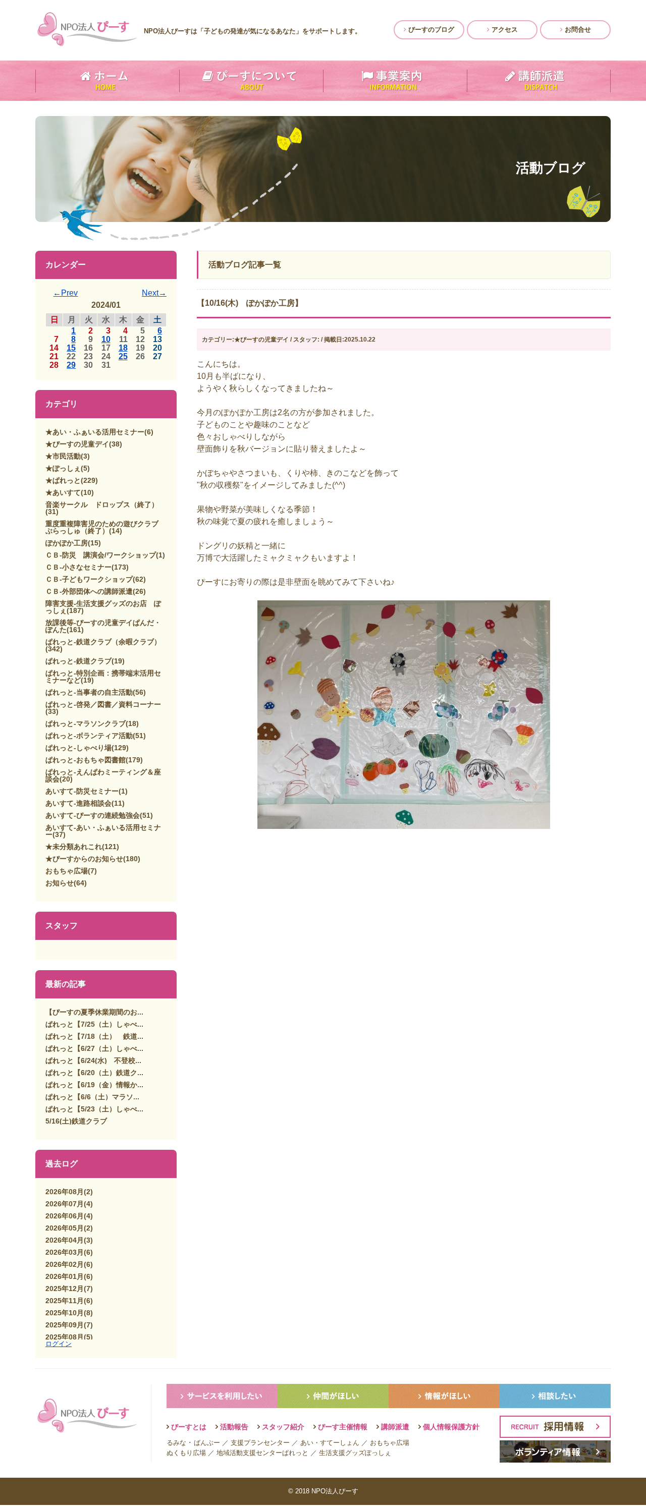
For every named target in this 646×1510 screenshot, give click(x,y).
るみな (176, 1442)
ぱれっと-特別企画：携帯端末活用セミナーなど (103, 676)
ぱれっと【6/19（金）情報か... (94, 1085)
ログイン (58, 1344)
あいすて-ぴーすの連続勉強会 (92, 815)
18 (123, 348)
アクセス (504, 29)
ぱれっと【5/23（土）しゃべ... (94, 1109)
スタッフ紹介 (283, 1427)
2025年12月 (64, 1288)
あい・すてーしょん (329, 1442)
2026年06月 (64, 1216)
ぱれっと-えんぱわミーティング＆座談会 (103, 775)
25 (123, 356)
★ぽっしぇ (63, 468)
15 (71, 348)
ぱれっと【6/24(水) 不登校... (93, 1060)
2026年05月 (64, 1228)
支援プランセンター (260, 1442)
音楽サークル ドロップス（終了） (101, 504)
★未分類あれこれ (73, 847)
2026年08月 (64, 1192)
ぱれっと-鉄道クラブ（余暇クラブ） (103, 642)
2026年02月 (64, 1264)
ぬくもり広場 (186, 1453)
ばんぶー (207, 1442)
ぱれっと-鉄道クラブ (78, 661)
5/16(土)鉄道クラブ (76, 1121)
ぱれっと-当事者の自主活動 (89, 692)
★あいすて (63, 492)
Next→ (154, 293)
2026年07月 (64, 1204)
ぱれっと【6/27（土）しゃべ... (94, 1048)
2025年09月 (64, 1325)
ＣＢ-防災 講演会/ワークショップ (100, 555)
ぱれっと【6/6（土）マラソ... (92, 1097)
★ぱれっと (63, 480)
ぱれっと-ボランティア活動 (89, 736)
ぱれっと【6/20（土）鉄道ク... (94, 1073)
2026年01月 (64, 1276)
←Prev (65, 293)
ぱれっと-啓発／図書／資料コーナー (103, 704)
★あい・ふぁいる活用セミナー (94, 432)
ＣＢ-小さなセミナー (78, 567)
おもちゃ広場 (66, 871)
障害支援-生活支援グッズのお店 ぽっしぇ (103, 606)
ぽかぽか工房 (66, 543)
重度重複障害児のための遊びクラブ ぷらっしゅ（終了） (105, 527)
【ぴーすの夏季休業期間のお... (94, 1012)
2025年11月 (64, 1301)
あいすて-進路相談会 (78, 803)
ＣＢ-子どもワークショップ (89, 579)
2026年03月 (64, 1252)
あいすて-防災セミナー (82, 791)
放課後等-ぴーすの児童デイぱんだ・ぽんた (103, 626)
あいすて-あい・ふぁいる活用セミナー (103, 830)
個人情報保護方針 (451, 1427)
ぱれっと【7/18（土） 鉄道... (94, 1036)
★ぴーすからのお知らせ (84, 859)
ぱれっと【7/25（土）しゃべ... (94, 1024)
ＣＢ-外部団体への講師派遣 (89, 591)
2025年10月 (64, 1313)
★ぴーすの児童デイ (77, 444)
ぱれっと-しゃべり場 (78, 748)
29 (71, 365)
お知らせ (59, 883)
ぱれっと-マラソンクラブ (85, 723)
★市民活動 (63, 456)
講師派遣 (395, 1427)
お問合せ (577, 29)
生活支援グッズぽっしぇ (355, 1453)
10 (106, 339)
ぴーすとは (188, 1427)
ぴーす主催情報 (342, 1427)
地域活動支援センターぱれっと (262, 1453)
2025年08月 (64, 1337)
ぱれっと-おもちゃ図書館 (85, 760)
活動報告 (234, 1427)
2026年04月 (64, 1240)
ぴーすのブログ (430, 29)
